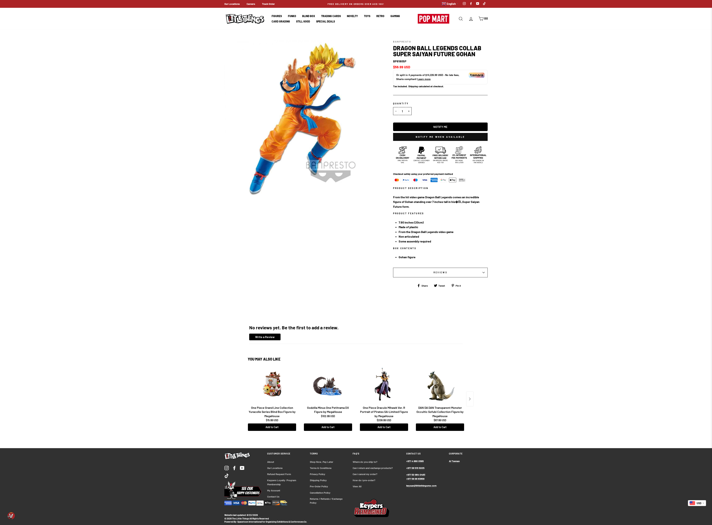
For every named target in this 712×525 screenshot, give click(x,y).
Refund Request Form (279, 474)
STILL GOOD (303, 21)
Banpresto (402, 41)
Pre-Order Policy (319, 486)
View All (357, 486)
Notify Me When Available (440, 136)
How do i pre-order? (364, 480)
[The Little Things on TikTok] (226, 475)
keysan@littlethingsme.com (421, 485)
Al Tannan (454, 461)
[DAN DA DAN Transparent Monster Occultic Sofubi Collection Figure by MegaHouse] (440, 385)
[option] (356, 4)
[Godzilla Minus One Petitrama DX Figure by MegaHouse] (328, 385)
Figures (277, 16)
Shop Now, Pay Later (321, 461)
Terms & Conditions (321, 467)
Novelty (352, 16)
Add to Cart (272, 427)
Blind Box (308, 16)
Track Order (268, 3)
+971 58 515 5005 (415, 467)
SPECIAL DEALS (325, 21)
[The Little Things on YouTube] (242, 467)
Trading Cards (331, 16)
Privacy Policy (317, 474)
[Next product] (470, 399)
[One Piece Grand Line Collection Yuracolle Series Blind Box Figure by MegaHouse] (272, 385)
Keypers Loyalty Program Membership (282, 482)
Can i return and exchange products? (373, 467)
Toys (367, 16)
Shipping (413, 86)
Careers (251, 3)
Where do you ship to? (365, 461)
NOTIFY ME (440, 126)
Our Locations (232, 3)
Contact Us (273, 496)
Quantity (401, 103)
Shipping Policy (318, 480)
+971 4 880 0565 (415, 461)
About (270, 461)
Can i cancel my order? (365, 474)
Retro (380, 16)
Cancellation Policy (320, 492)
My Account (273, 490)
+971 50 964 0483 (415, 474)
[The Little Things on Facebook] (234, 467)
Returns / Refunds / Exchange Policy (326, 500)
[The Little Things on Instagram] (226, 467)
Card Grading (281, 21)
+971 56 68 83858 (415, 478)
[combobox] (697, 503)
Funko (292, 16)
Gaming (395, 16)
